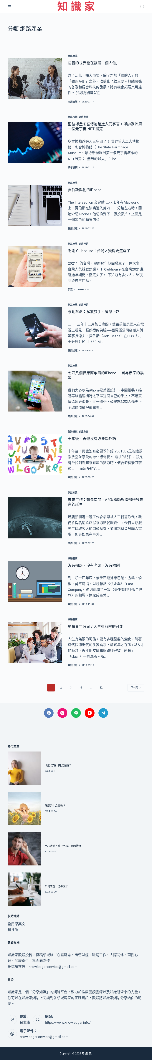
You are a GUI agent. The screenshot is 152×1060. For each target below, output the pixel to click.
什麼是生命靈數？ (55, 805)
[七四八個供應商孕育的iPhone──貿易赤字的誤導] (35, 391)
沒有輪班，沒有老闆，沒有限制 (94, 565)
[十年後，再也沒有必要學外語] (35, 454)
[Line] (76, 713)
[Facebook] (49, 713)
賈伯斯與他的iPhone (84, 190)
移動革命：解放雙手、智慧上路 (94, 312)
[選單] (9, 6)
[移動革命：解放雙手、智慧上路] (35, 327)
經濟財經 (72, 431)
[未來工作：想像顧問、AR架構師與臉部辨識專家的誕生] (35, 517)
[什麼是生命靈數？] (24, 808)
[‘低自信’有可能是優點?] (24, 768)
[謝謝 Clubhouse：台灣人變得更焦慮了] (35, 266)
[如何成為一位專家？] (24, 889)
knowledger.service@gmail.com (44, 1037)
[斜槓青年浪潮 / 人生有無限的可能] (35, 642)
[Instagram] (62, 713)
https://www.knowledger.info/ (68, 1022)
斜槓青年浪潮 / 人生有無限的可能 (95, 626)
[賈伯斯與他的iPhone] (35, 205)
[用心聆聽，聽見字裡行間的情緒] (24, 848)
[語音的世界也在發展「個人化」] (35, 78)
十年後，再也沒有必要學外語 (92, 439)
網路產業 (72, 55)
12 (101, 687)
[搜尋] (142, 7)
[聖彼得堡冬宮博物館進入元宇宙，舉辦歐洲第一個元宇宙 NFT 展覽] (35, 142)
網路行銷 (72, 116)
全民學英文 (16, 924)
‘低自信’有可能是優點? (58, 765)
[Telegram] (103, 713)
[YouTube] (90, 713)
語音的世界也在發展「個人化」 (94, 63)
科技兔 (13, 930)
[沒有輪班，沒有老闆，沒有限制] (35, 581)
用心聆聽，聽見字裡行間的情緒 (63, 846)
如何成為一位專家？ (56, 886)
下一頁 (134, 687)
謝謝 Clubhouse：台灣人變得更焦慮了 (99, 251)
